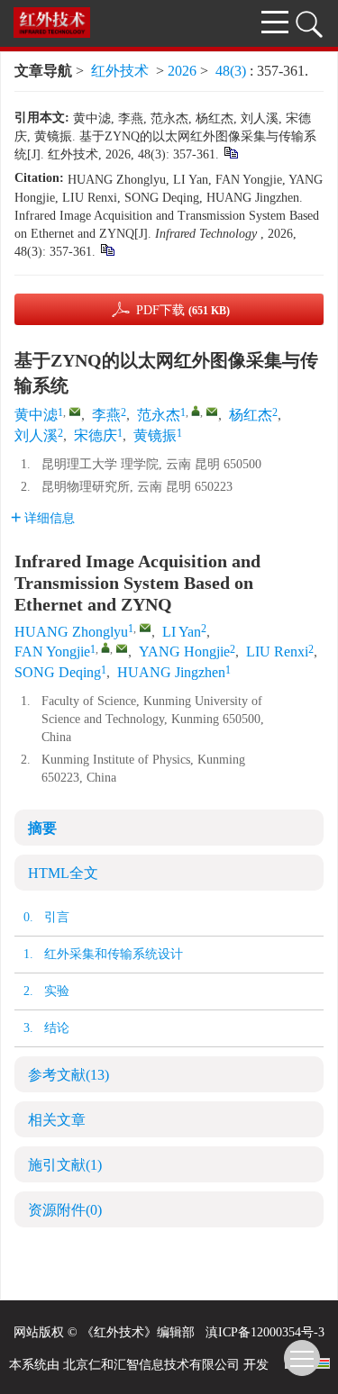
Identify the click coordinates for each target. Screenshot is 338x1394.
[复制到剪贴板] (230, 151)
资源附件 (65, 1209)
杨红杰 (250, 414)
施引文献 (65, 1164)
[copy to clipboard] (107, 249)
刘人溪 (36, 435)
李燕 (106, 414)
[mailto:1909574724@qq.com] (75, 411)
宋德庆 (95, 435)
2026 (182, 70)
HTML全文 (63, 873)
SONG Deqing (57, 672)
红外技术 (120, 70)
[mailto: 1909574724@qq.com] (145, 627)
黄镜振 (155, 435)
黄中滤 (36, 414)
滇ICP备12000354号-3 (265, 1332)
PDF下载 (183, 310)
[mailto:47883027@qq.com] (212, 411)
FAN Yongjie (52, 651)
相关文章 (57, 1119)
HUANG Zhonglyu (71, 631)
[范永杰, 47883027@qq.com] (195, 410)
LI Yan (181, 631)
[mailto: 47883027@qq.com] (121, 648)
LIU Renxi (277, 651)
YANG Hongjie (184, 651)
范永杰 (158, 414)
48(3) (232, 70)
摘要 (42, 828)
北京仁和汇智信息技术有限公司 (151, 1364)
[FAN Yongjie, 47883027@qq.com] (105, 647)
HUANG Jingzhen (171, 672)
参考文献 (68, 1074)
